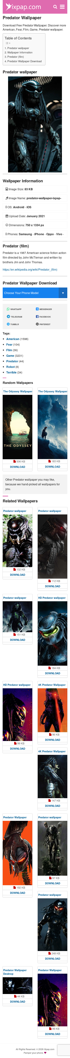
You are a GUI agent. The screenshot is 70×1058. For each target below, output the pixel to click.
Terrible (11, 372)
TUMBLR (14, 324)
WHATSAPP (15, 309)
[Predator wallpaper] (35, 124)
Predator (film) (15, 56)
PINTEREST (44, 324)
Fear (9, 344)
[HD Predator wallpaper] (52, 633)
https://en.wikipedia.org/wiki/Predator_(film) (30, 269)
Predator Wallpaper (15, 817)
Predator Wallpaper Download (24, 61)
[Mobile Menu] (62, 7)
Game (10, 356)
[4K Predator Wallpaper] (52, 710)
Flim (9, 350)
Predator (12, 361)
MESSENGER (45, 309)
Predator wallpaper (18, 48)
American (13, 339)
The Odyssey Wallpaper (17, 391)
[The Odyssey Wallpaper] (17, 427)
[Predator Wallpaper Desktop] (17, 985)
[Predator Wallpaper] (17, 853)
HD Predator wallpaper (52, 597)
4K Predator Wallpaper (52, 685)
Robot (10, 367)
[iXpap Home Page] (23, 6)
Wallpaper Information (19, 52)
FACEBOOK (45, 316)
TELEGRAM (16, 316)
